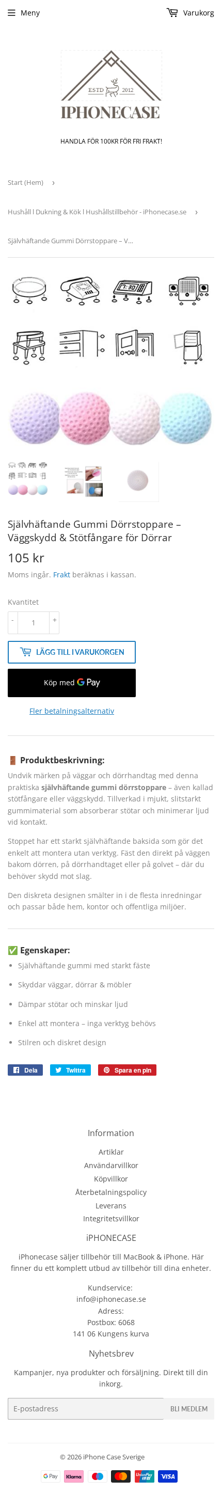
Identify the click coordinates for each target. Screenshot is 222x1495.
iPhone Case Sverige (114, 1456)
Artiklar (111, 1152)
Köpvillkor (111, 1179)
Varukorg (197, 13)
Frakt (61, 574)
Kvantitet (23, 602)
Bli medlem (189, 1409)
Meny (30, 13)
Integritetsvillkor (111, 1218)
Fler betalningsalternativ (71, 711)
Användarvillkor (111, 1165)
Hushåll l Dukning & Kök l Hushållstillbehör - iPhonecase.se (97, 211)
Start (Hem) (25, 182)
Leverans (111, 1205)
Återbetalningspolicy (111, 1192)
